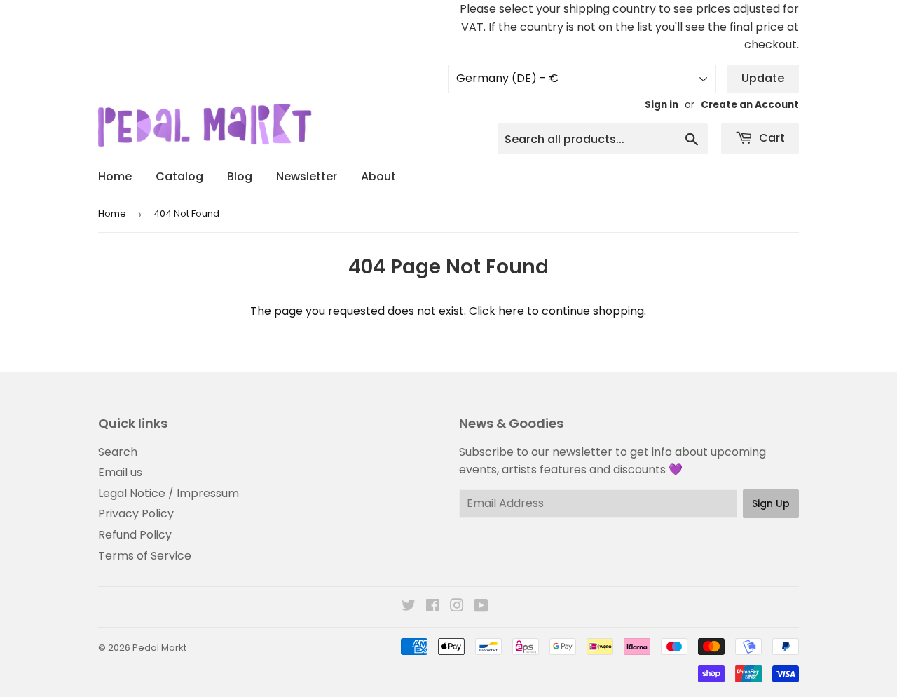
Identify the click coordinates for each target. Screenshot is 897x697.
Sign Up (771, 503)
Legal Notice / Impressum (168, 493)
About (378, 176)
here (511, 311)
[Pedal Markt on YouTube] (481, 607)
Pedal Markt (159, 647)
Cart (770, 138)
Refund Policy (135, 535)
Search (117, 452)
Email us (120, 472)
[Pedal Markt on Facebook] (432, 607)
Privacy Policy (136, 514)
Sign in (661, 104)
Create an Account (750, 104)
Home (115, 176)
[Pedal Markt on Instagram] (457, 607)
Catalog (179, 176)
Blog (239, 176)
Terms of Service (144, 556)
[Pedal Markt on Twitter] (409, 607)
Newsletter (306, 176)
